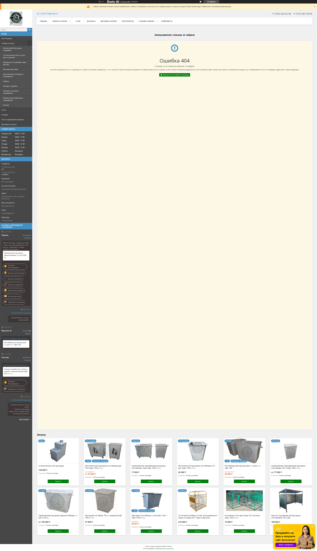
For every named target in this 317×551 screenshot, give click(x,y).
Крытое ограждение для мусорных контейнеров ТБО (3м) (286, 516)
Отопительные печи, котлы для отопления (14, 56)
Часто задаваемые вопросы (12, 119)
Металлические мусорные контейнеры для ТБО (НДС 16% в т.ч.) (103, 467)
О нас (3, 110)
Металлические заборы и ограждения (13, 75)
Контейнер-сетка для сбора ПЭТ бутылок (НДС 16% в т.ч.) (242, 516)
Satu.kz (169, 546)
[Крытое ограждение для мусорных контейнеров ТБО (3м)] (291, 500)
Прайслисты (166, 21)
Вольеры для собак (10, 69)
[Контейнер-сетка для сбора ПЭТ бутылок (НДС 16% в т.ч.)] (244, 500)
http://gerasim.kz (7, 206)
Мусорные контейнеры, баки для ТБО (14, 63)
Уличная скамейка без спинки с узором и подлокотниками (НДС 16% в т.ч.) (16, 371)
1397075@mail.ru (7, 213)
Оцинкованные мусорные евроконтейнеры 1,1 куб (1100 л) (15, 255)
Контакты (91, 21)
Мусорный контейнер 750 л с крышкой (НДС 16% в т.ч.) (103, 516)
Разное (6, 105)
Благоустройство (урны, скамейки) (12, 49)
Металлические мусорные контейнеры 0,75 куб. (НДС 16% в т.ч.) (196, 467)
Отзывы (4, 115)
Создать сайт (125, 2)
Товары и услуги (7, 43)
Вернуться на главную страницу (176, 75)
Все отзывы (24, 419)
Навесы (6, 81)
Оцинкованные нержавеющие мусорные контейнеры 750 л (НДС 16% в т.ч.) (288, 467)
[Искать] (29, 30)
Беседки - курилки (10, 86)
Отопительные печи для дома (51, 466)
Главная (43, 21)
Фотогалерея (6, 38)
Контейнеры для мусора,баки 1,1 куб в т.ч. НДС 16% (15, 344)
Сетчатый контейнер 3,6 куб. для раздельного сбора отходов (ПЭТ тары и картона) (197, 516)
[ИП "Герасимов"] (16, 18)
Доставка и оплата (8, 124)
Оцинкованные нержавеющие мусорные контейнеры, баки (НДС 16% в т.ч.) (149, 467)
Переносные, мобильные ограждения (13, 99)
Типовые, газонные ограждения (11, 92)
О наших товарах (146, 21)
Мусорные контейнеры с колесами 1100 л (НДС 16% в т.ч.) (149, 516)
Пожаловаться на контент (165, 549)
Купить (58, 481)
